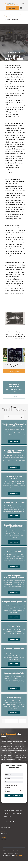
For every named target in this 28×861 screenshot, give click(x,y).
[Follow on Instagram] (7, 821)
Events (13, 813)
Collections (6, 810)
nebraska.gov (20, 855)
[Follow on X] (10, 821)
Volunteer (20, 813)
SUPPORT (3, 837)
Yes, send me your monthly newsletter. (13, 790)
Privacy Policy (7, 816)
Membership (20, 810)
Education (6, 813)
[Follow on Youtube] (13, 821)
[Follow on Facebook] (4, 821)
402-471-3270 (4, 833)
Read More (14, 441)
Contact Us (4, 839)
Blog (12, 810)
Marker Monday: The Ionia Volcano (14, 365)
